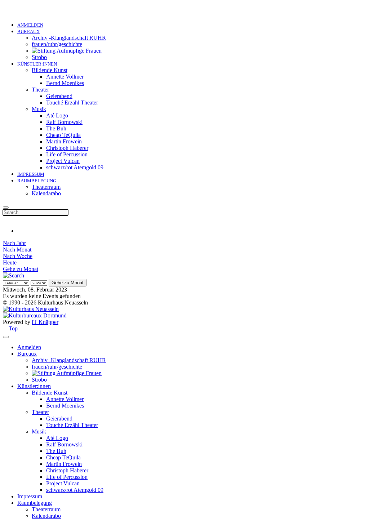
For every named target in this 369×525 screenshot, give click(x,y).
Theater (40, 89)
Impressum (30, 174)
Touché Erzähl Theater (72, 102)
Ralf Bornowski (64, 122)
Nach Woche (17, 256)
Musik (39, 109)
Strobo (39, 57)
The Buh (56, 128)
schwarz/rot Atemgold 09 (74, 167)
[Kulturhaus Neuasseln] (31, 309)
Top (12, 328)
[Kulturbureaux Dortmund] (35, 315)
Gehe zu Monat (20, 269)
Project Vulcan (63, 161)
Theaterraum (46, 187)
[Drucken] (19, 231)
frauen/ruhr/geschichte (57, 44)
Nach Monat (17, 249)
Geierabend (59, 96)
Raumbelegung (36, 180)
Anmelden (30, 25)
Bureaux (28, 31)
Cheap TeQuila (63, 135)
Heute (10, 262)
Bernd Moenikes (65, 83)
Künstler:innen (37, 64)
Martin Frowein (64, 141)
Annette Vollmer (65, 77)
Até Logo (57, 115)
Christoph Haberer (67, 148)
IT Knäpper (45, 322)
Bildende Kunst (49, 70)
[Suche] (13, 275)
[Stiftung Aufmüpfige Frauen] (67, 51)
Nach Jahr (14, 243)
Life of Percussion (67, 154)
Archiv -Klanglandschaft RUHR (69, 38)
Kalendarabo (46, 193)
